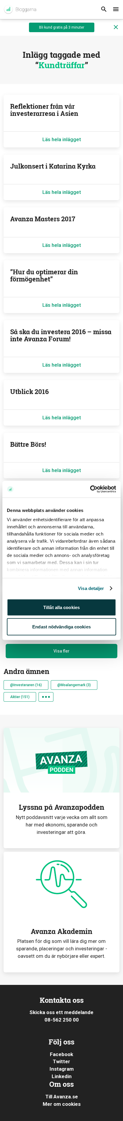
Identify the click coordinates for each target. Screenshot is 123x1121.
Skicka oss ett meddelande (61, 1012)
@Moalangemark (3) (74, 685)
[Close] (115, 27)
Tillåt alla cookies (61, 607)
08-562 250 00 (61, 1020)
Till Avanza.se (61, 1097)
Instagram (62, 1069)
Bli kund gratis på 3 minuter (61, 27)
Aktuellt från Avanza (20, 9)
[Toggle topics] (46, 697)
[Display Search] (103, 9)
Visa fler (61, 651)
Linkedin (62, 1076)
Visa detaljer (91, 588)
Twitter (61, 1061)
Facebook (61, 1054)
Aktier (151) (20, 697)
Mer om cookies (62, 1104)
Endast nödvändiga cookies (61, 626)
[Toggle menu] (115, 9)
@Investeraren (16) (26, 685)
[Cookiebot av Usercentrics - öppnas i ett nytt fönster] (90, 489)
